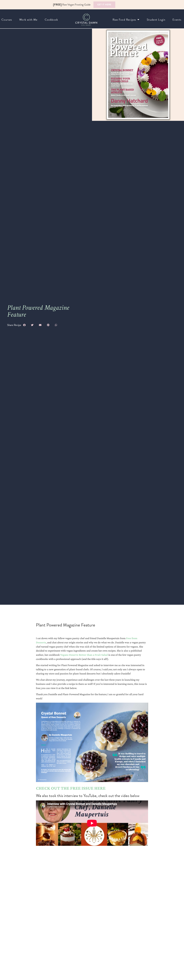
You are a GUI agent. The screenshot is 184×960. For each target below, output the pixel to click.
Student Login (156, 19)
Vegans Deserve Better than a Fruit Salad (84, 654)
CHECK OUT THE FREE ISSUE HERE (71, 788)
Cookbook (51, 19)
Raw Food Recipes (124, 19)
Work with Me (28, 19)
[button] (24, 325)
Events (176, 19)
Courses (6, 19)
